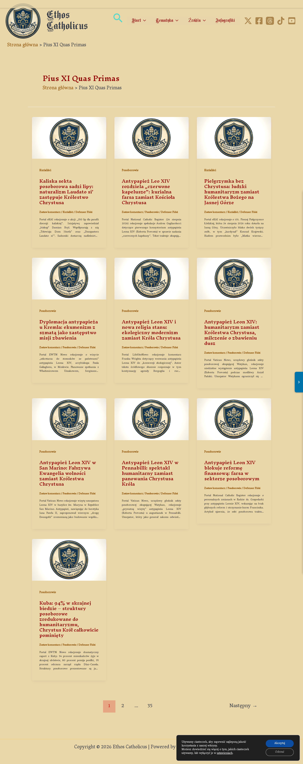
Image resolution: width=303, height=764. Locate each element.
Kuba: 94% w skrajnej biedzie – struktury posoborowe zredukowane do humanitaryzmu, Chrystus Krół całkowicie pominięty (69, 619)
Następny (243, 706)
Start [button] (136, 20)
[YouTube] (292, 21)
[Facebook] (259, 21)
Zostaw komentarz (49, 212)
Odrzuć (279, 752)
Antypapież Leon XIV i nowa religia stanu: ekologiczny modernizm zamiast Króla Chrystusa (151, 329)
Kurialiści (45, 170)
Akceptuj (279, 743)
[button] (118, 21)
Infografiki (225, 20)
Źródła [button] (194, 20)
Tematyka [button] (164, 20)
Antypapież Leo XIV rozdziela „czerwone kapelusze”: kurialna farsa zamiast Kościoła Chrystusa (148, 192)
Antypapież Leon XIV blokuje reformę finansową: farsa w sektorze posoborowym (231, 470)
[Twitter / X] (248, 21)
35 (150, 706)
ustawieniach (225, 753)
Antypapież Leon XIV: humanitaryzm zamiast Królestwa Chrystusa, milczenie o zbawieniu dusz (231, 332)
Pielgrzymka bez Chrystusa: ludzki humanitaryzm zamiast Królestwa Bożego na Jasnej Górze (231, 192)
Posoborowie (130, 170)
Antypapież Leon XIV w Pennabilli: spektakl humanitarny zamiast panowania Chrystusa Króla (150, 473)
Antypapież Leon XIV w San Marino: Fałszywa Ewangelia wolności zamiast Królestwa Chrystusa (67, 473)
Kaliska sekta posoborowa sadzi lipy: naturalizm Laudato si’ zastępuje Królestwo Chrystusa (66, 192)
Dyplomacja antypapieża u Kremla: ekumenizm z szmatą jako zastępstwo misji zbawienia (68, 329)
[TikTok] (281, 21)
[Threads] (270, 21)
